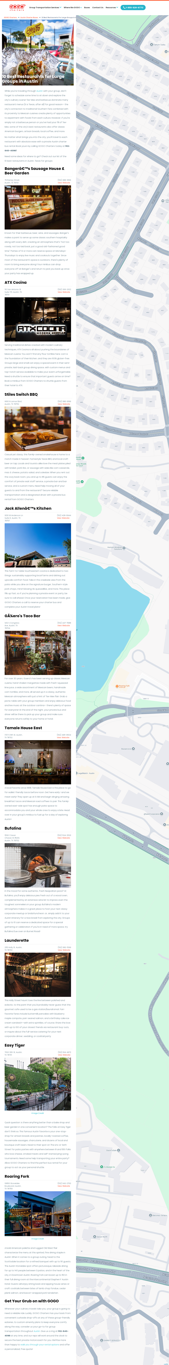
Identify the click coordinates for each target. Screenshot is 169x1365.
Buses (87, 7)
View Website (64, 182)
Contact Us (97, 7)
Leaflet (166, 1364)
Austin (39, 90)
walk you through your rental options (39, 1344)
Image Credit (38, 1113)
